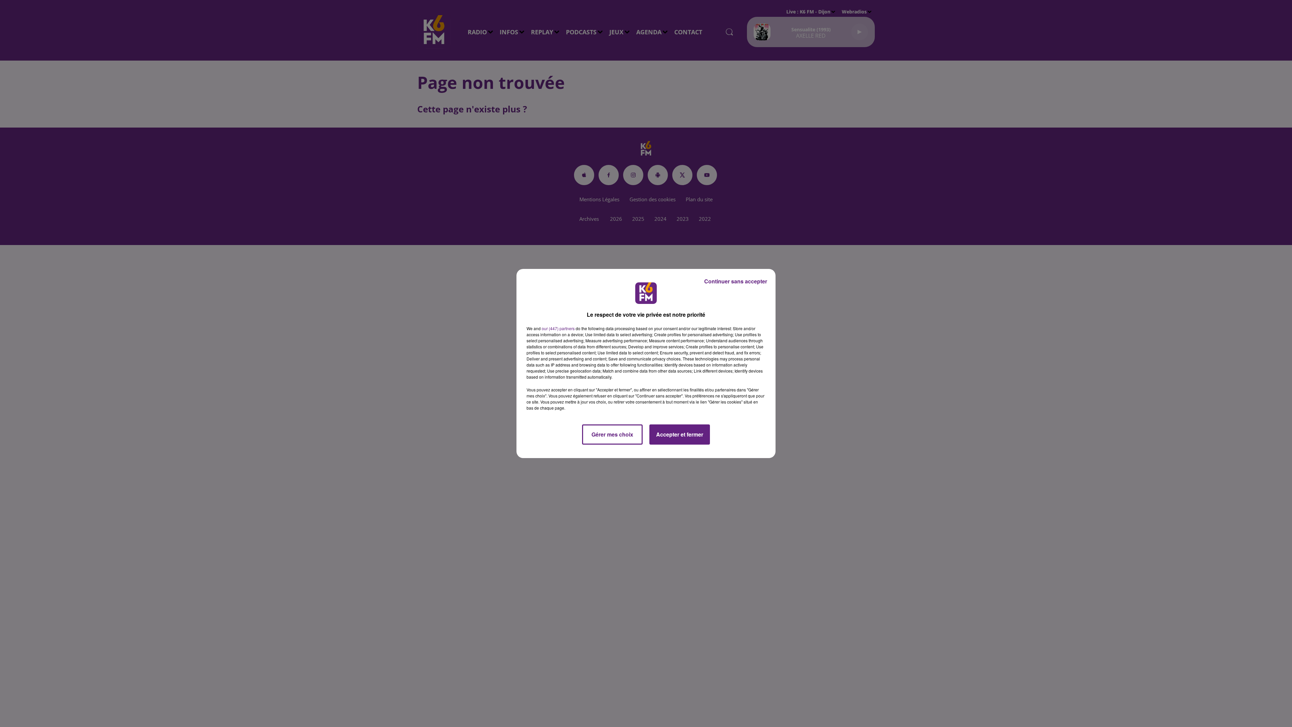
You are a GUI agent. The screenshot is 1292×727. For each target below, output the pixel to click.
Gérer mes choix (612, 434)
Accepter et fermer (679, 434)
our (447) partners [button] (558, 328)
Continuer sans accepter (735, 281)
